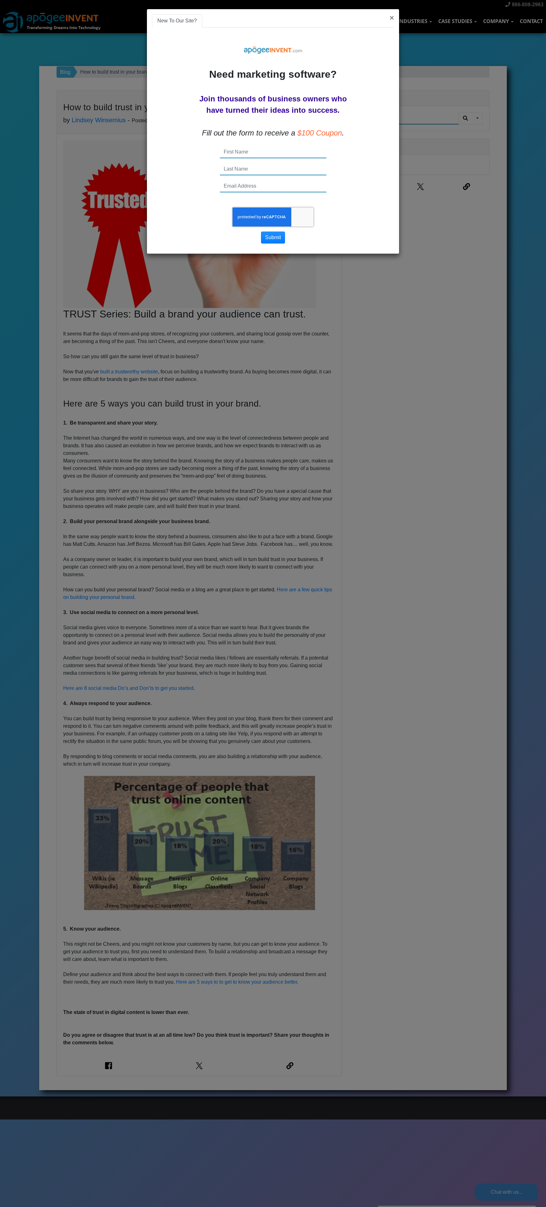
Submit (273, 237)
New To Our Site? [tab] (177, 20)
